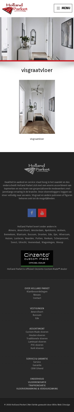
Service (37, 362)
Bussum (32, 234)
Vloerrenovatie (37, 382)
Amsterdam (37, 230)
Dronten (42, 234)
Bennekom (9, 234)
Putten (39, 238)
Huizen (8, 238)
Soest (14, 242)
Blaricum (21, 234)
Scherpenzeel (61, 238)
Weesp (59, 242)
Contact (37, 298)
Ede (50, 234)
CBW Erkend (37, 368)
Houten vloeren (37, 335)
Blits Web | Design (61, 405)
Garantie (37, 365)
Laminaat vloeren (37, 341)
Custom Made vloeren (37, 331)
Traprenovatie (37, 385)
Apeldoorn (50, 230)
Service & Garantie (37, 358)
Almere (12, 230)
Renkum (48, 238)
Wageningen (48, 242)
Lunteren (18, 238)
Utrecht (22, 242)
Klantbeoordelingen (37, 291)
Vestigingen (37, 308)
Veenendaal (34, 242)
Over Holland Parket (37, 288)
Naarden (29, 238)
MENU (66, 8)
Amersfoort (23, 230)
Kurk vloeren (37, 348)
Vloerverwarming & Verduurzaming (37, 388)
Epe (55, 234)
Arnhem (61, 230)
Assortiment (37, 328)
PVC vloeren (37, 345)
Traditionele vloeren (37, 338)
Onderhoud (37, 378)
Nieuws (37, 294)
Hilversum (64, 234)
